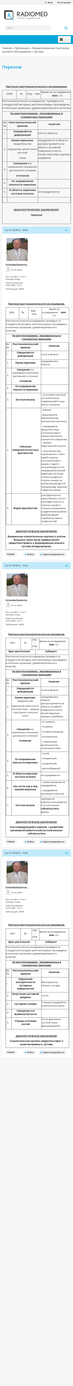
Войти (30, 554)
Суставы (39, 51)
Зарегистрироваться (53, 554)
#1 (66, 230)
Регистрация (64, 2)
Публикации (22, 48)
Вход (50, 2)
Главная (7, 48)
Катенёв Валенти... (17, 264)
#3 (66, 853)
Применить (66, 28)
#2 (66, 565)
